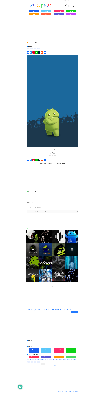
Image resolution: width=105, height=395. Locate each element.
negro (68, 359)
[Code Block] (42, 212)
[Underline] (32, 212)
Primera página (60, 391)
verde (60, 359)
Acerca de (66, 391)
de (35, 48)
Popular (33, 11)
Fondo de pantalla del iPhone (52, 365)
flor (31, 361)
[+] (48, 211)
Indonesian (72, 0)
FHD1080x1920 (46, 350)
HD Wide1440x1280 (71, 350)
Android (31, 48)
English (68, 0)
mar (56, 359)
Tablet (46, 14)
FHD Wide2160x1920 (58, 350)
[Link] (44, 212)
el (33, 359)
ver (53, 359)
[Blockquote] (40, 212)
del (38, 359)
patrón (75, 359)
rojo (28, 361)
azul (50, 359)
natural (64, 359)
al (45, 359)
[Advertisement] (52, 28)
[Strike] (34, 212)
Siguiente (74, 312)
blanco (39, 361)
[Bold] (28, 212)
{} (45, 211)
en (71, 359)
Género (46, 11)
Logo (38, 48)
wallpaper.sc (75, 391)
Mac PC (71, 14)
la (35, 359)
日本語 (65, 0)
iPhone (33, 14)
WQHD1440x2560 (33, 350)
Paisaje (71, 11)
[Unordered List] (38, 212)
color (35, 361)
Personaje (46, 356)
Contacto (70, 391)
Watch (59, 14)
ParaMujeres (58, 11)
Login (76, 202)
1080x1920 (29, 194)
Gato (59, 356)
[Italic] (30, 212)
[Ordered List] (36, 212)
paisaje (42, 359)
